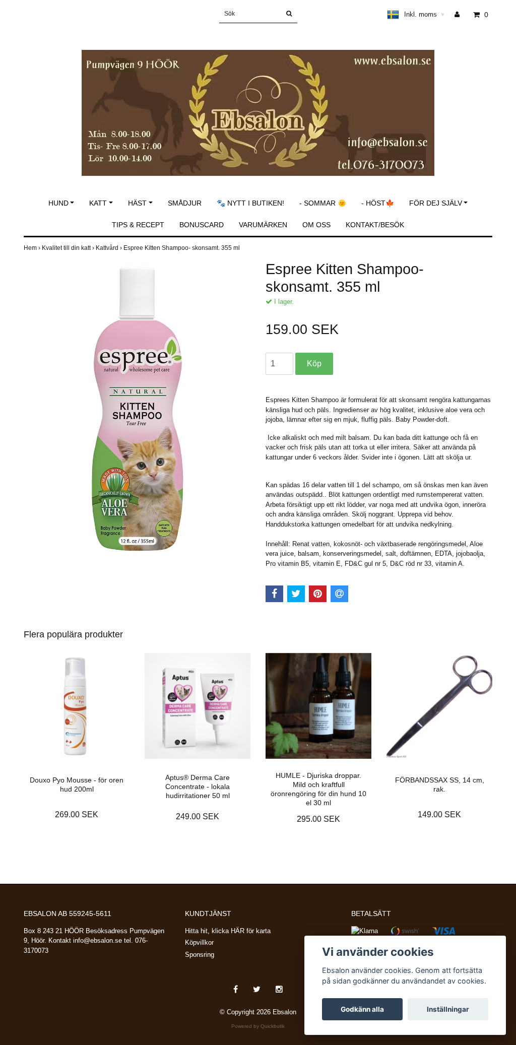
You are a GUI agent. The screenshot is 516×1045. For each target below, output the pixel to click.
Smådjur (185, 203)
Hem (33, 247)
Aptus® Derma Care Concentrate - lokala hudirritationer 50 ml (197, 786)
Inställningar (448, 1009)
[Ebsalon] (258, 102)
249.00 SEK (197, 816)
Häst (137, 203)
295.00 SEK (318, 819)
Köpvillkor (199, 942)
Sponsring (199, 954)
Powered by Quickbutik (258, 1026)
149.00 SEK (439, 814)
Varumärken (263, 225)
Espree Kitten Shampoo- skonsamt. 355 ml (182, 247)
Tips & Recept (138, 225)
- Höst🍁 (377, 203)
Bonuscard (201, 225)
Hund (58, 203)
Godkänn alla (362, 1009)
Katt (98, 203)
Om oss (316, 225)
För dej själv (435, 203)
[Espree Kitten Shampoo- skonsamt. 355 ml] (137, 407)
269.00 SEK (76, 814)
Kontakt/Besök (375, 225)
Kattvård (109, 247)
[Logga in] (461, 15)
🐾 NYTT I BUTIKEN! (250, 203)
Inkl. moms (424, 14)
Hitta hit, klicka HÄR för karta (228, 931)
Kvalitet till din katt (69, 247)
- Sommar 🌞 (322, 203)
